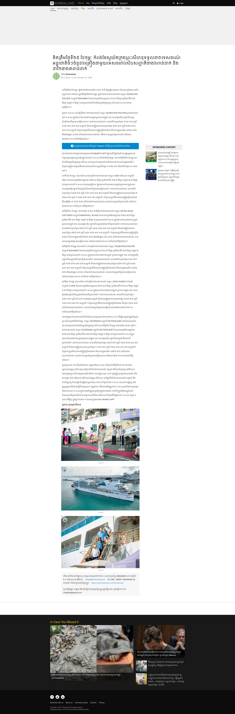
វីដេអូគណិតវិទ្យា (98, 3)
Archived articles (81, 702)
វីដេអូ (115, 3)
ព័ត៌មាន (81, 3)
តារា (88, 3)
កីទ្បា (83, 8)
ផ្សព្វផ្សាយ (124, 3)
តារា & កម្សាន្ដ (62, 8)
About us (69, 702)
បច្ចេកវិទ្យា (75, 8)
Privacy (102, 702)
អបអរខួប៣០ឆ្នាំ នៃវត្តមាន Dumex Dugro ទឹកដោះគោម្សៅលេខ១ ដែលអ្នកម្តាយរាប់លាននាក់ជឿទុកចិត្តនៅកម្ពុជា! (168, 159)
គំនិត (109, 3)
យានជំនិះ (119, 8)
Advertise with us (56, 702)
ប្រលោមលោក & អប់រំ (105, 8)
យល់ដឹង (91, 8)
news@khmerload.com (95, 579)
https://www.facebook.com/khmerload (107, 582)
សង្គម (52, 8)
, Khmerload (68, 74)
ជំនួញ (127, 8)
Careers (93, 702)
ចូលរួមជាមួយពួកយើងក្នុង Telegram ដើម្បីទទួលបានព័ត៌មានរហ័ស (101, 145)
